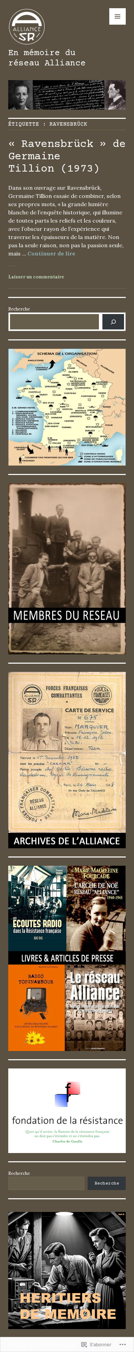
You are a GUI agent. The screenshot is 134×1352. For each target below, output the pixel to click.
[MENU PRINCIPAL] (117, 16)
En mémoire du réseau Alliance (47, 58)
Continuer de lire (51, 253)
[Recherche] (113, 321)
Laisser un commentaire (36, 277)
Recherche (19, 309)
